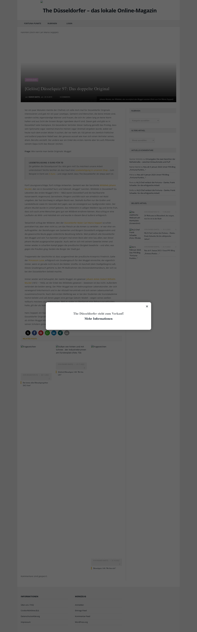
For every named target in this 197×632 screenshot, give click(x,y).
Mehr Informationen (98, 318)
